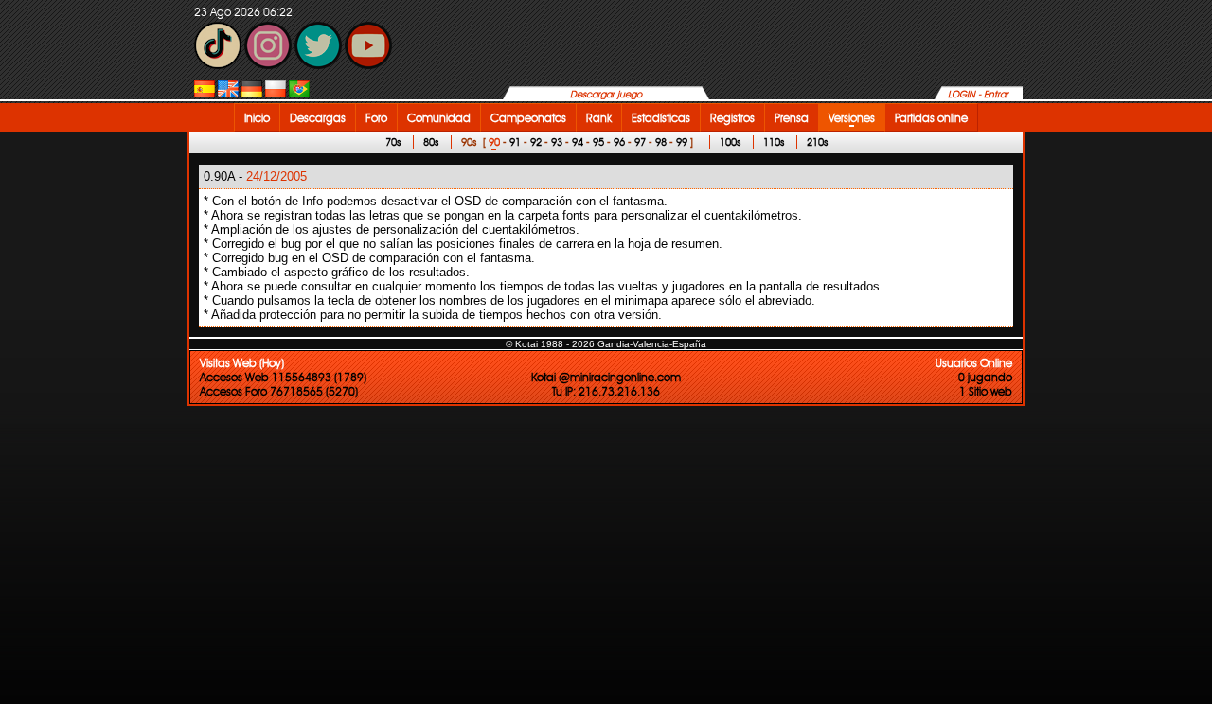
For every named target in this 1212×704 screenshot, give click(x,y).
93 (556, 142)
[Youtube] (368, 65)
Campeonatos (528, 118)
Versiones (852, 118)
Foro (376, 118)
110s (773, 142)
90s (468, 142)
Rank (599, 118)
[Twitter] (318, 65)
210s (817, 142)
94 (577, 142)
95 (598, 142)
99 (681, 142)
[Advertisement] (1084, 417)
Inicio (257, 118)
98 (661, 142)
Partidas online (931, 118)
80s (430, 142)
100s (730, 142)
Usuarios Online (974, 363)
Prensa (792, 118)
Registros (732, 118)
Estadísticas (661, 118)
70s (393, 142)
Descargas (318, 118)
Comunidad (439, 118)
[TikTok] (217, 65)
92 (536, 142)
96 (619, 142)
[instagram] (268, 65)
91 (515, 142)
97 (640, 142)
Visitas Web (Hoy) (242, 363)
